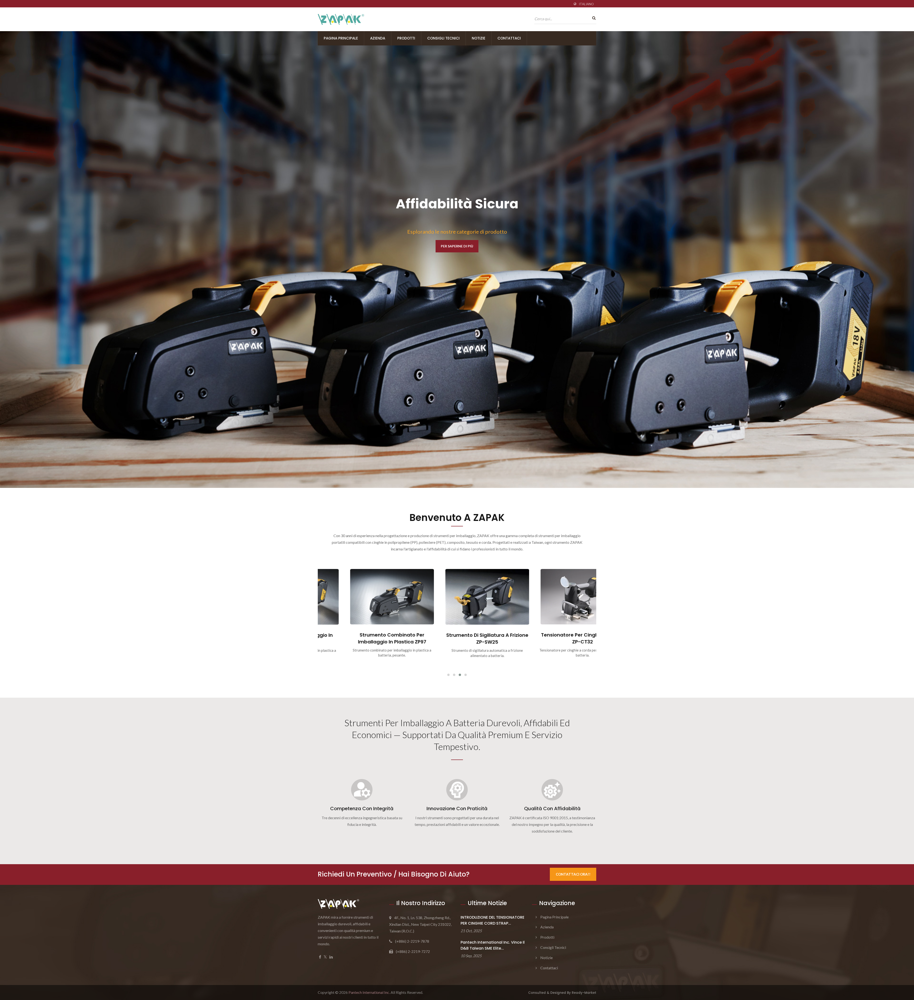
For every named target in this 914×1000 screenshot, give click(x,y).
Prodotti (406, 38)
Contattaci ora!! (573, 874)
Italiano (586, 4)
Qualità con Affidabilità (552, 808)
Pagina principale (341, 38)
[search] (592, 18)
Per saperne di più (339, 258)
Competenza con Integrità (361, 808)
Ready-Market (584, 992)
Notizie (478, 38)
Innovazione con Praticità (457, 808)
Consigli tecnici (443, 38)
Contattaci (509, 38)
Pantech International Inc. (369, 992)
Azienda (377, 38)
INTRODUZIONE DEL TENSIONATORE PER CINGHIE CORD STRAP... (492, 920)
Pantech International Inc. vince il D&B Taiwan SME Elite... (493, 945)
